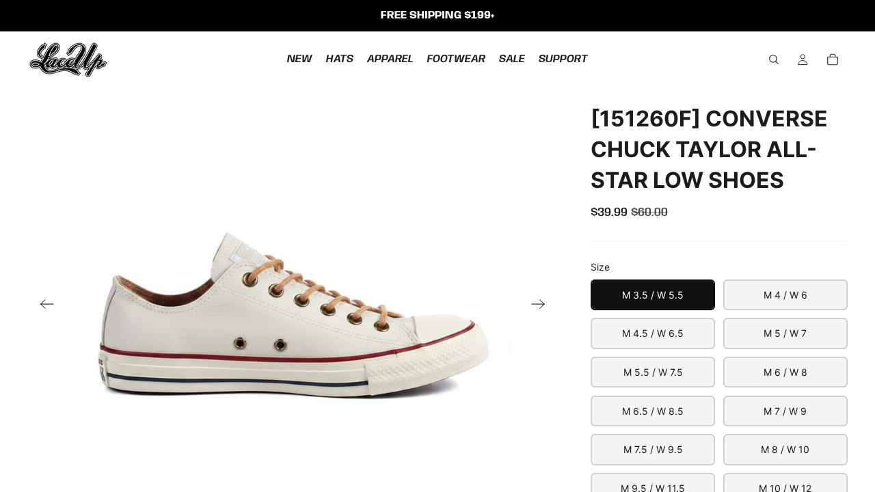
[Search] (774, 59)
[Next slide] (542, 305)
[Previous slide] (42, 305)
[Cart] (833, 59)
